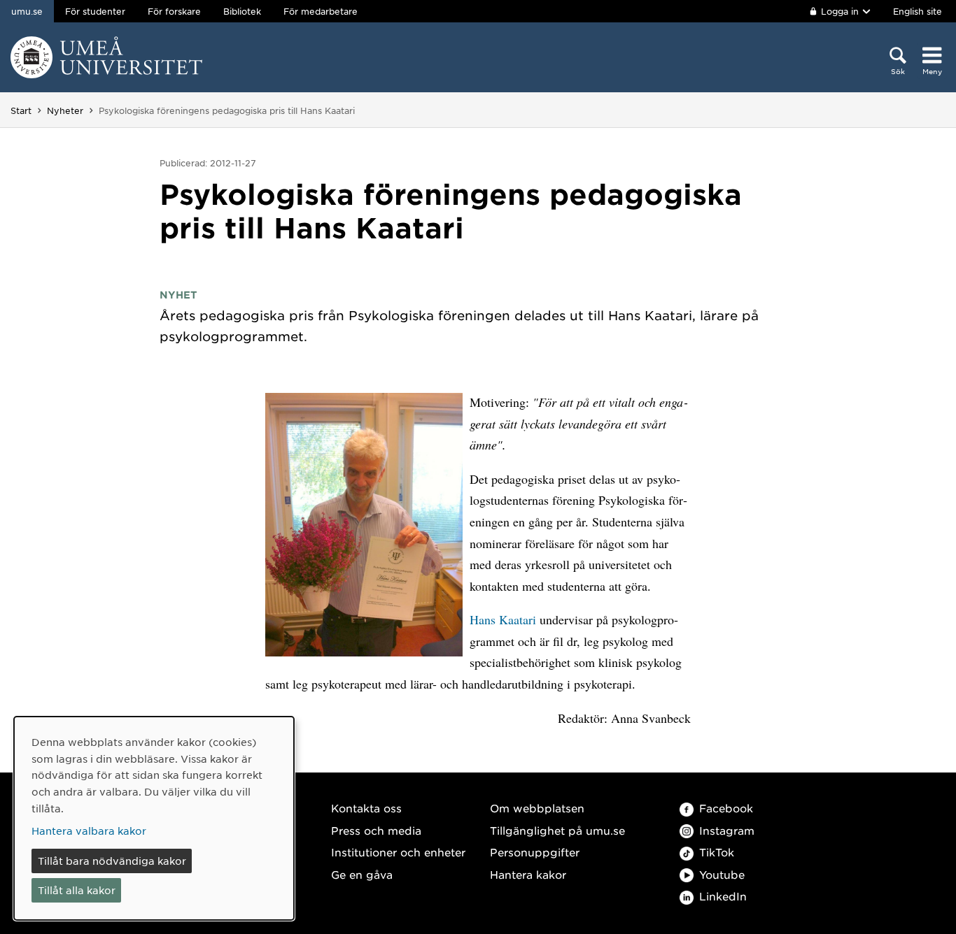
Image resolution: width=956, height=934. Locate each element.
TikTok (716, 851)
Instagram (726, 830)
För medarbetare (320, 11)
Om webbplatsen (537, 807)
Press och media (376, 830)
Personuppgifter (534, 851)
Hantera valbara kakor (88, 830)
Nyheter (65, 110)
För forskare (174, 11)
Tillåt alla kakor (76, 890)
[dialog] (154, 818)
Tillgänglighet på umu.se (557, 830)
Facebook (726, 807)
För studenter (95, 11)
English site (917, 11)
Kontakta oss (366, 807)
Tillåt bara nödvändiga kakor (112, 860)
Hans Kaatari (503, 619)
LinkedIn (723, 896)
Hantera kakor (528, 874)
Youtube (722, 874)
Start (20, 110)
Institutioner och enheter (398, 851)
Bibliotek (242, 11)
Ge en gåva (362, 874)
